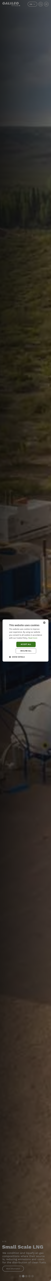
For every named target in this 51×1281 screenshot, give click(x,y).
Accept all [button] (26, 644)
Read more (32, 638)
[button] (17, 657)
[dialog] (25, 640)
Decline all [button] (25, 651)
